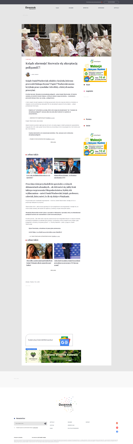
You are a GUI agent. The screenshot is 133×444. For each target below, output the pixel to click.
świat (88, 126)
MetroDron (101, 7)
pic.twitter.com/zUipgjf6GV (54, 232)
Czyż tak (52, 425)
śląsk (88, 85)
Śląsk (57, 7)
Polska (88, 119)
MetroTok (85, 7)
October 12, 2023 (50, 118)
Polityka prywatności (73, 428)
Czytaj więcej (35, 427)
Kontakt (88, 422)
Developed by (35, 437)
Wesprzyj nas (71, 425)
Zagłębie (71, 7)
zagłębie (89, 91)
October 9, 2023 (56, 236)
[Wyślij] (45, 423)
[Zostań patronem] (117, 423)
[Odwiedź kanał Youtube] (117, 427)
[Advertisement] (51, 20)
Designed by (16, 437)
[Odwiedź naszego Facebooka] (117, 431)
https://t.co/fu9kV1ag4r (39, 232)
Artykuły (116, 7)
